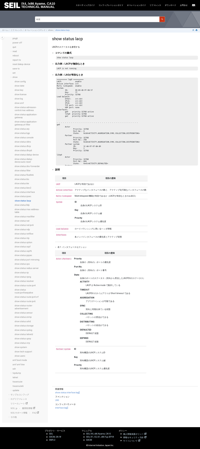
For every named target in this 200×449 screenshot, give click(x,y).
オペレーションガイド (136, 5)
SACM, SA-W (55, 437)
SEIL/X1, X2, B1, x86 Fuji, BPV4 (100, 437)
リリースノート (18, 403)
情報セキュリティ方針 (133, 437)
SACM (89, 440)
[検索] (162, 19)
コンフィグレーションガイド (111, 5)
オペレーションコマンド (35, 30)
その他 (14, 417)
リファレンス (155, 5)
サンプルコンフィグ (20, 394)
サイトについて (130, 440)
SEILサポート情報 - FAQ (23, 412)
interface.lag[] (61, 408)
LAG (57, 400)
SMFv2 (52, 440)
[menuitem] (85, 5)
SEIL (51, 434)
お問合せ (184, 5)
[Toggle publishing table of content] (2, 37)
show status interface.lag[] (67, 392)
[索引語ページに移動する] (193, 6)
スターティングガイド (85, 5)
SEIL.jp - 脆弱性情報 (21, 408)
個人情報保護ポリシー (133, 434)
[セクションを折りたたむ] (194, 30)
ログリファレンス (19, 399)
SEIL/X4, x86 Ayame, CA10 (98, 434)
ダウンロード (170, 5)
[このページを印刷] (197, 30)
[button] (11, 38)
